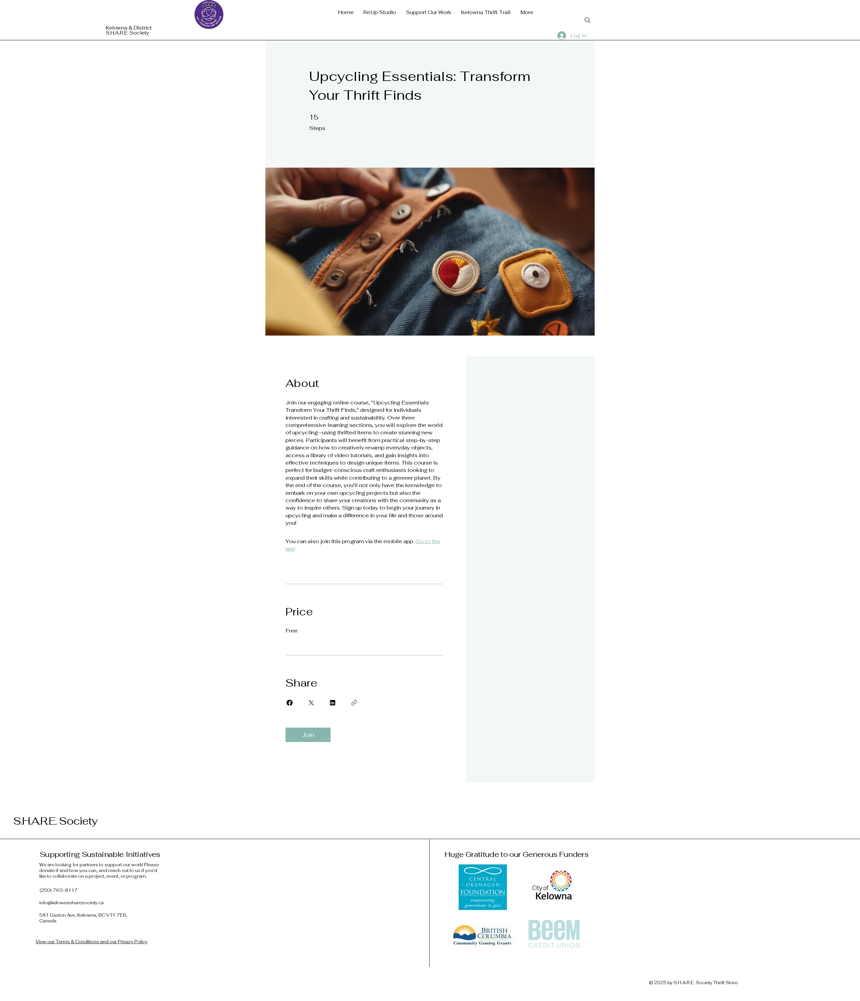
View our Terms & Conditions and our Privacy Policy (91, 942)
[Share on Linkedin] (333, 703)
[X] (64, 927)
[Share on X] (311, 703)
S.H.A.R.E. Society (55, 821)
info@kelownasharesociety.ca (71, 903)
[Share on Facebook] (290, 703)
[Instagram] (53, 927)
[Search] (587, 20)
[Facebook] (43, 927)
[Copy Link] (354, 703)
